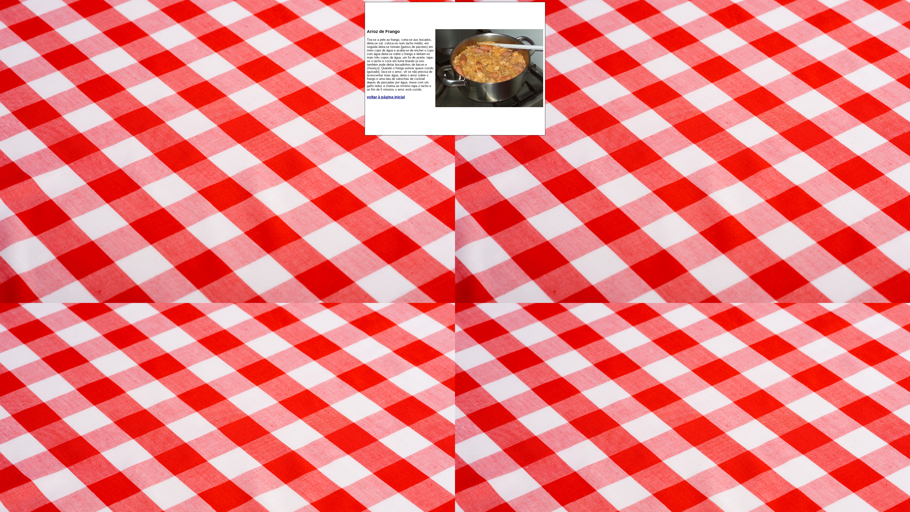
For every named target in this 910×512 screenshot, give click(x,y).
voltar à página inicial (386, 97)
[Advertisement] (455, 13)
